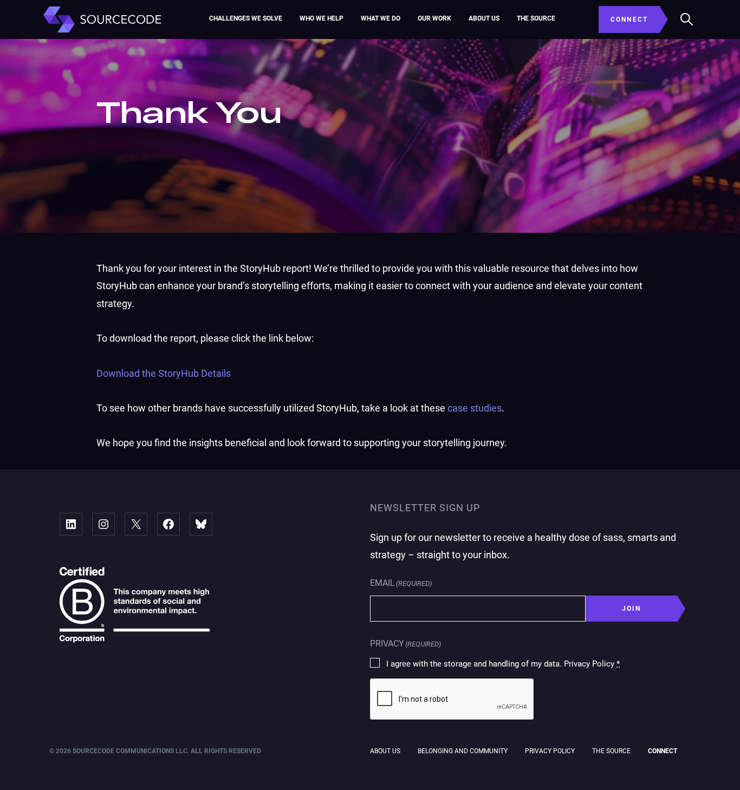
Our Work (434, 18)
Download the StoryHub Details (163, 373)
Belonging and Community (463, 751)
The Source (536, 18)
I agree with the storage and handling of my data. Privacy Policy (503, 664)
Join (631, 608)
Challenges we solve (245, 18)
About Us (484, 18)
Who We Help (321, 18)
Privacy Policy (550, 751)
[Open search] (687, 19)
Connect (662, 751)
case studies (474, 408)
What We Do (380, 18)
